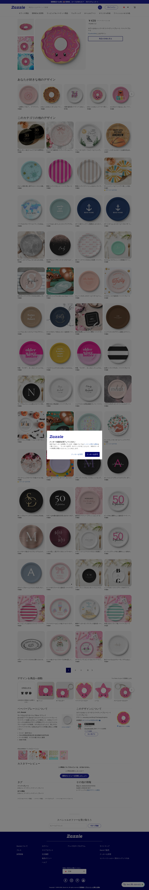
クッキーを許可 (92, 454)
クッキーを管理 (77, 454)
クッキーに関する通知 (91, 444)
